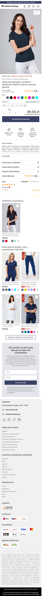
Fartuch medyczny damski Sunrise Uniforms (11, 323)
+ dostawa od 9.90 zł (31, 112)
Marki (4, 494)
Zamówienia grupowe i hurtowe (12, 437)
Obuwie (4, 464)
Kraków (4, 581)
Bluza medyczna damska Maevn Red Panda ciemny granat (30, 323)
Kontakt (4, 429)
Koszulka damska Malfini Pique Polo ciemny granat (10, 232)
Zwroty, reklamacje (8, 434)
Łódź (14, 581)
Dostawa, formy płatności (10, 431)
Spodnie (5, 462)
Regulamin (5, 486)
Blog (3, 492)
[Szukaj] (33, 6)
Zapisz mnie (20, 380)
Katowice (23, 581)
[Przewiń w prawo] (17, 238)
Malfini (8, 88)
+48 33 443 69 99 (11, 407)
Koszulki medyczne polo (20, 77)
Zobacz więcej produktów (21, 335)
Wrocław (9, 581)
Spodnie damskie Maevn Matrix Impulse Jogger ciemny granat (29, 281)
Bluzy (4, 459)
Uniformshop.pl (32, 587)
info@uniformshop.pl (12, 412)
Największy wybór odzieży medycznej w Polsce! (21, 2)
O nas (4, 484)
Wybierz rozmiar (21, 117)
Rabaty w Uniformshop (9, 445)
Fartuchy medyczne (9, 472)
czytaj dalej (6, 154)
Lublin (18, 581)
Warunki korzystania (22, 592)
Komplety (5, 456)
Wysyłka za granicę (8, 447)
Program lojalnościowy (9, 442)
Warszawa (36, 580)
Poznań (29, 581)
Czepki (4, 475)
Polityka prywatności (9, 489)
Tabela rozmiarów (31, 99)
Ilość (9, 107)
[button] (35, 69)
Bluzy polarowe (7, 467)
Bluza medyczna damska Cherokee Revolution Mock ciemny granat (11, 281)
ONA (3, 77)
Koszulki (9, 77)
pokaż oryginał (35, 187)
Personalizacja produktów (10, 439)
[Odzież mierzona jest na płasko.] (38, 99)
